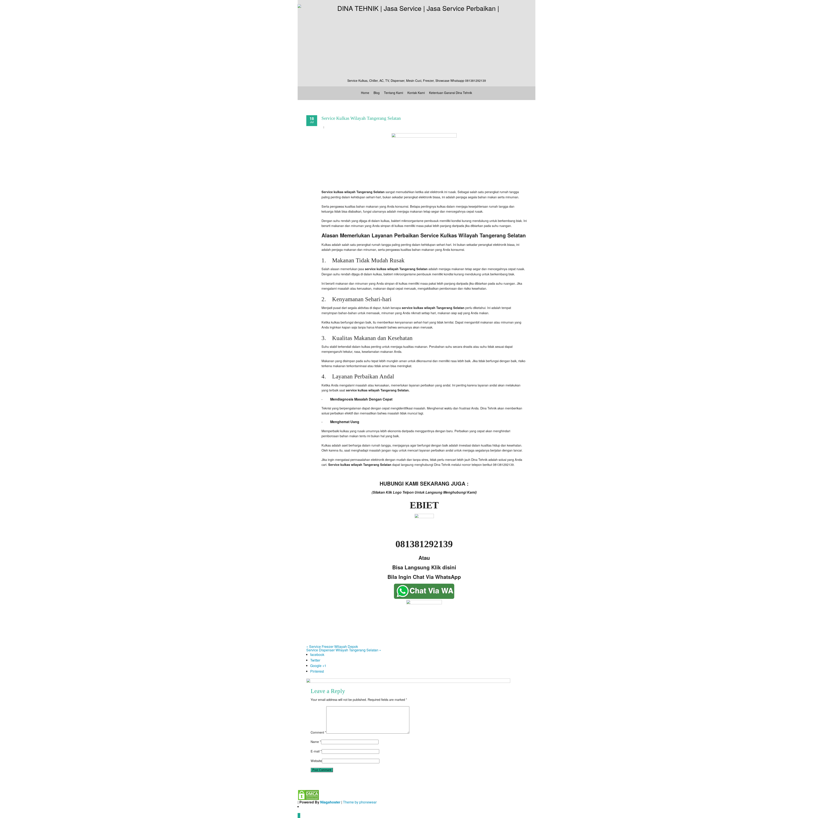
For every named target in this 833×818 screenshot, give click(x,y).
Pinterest (317, 671)
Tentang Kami (393, 92)
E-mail (315, 751)
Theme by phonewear (360, 802)
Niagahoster (330, 802)
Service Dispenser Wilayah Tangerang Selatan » (343, 649)
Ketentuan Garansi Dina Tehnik (450, 92)
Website (316, 760)
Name (315, 741)
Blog (377, 92)
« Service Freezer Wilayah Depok (332, 646)
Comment (318, 732)
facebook (317, 654)
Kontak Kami (416, 92)
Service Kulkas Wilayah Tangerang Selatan (361, 118)
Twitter (315, 660)
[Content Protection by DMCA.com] (308, 794)
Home (365, 92)
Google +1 (318, 665)
